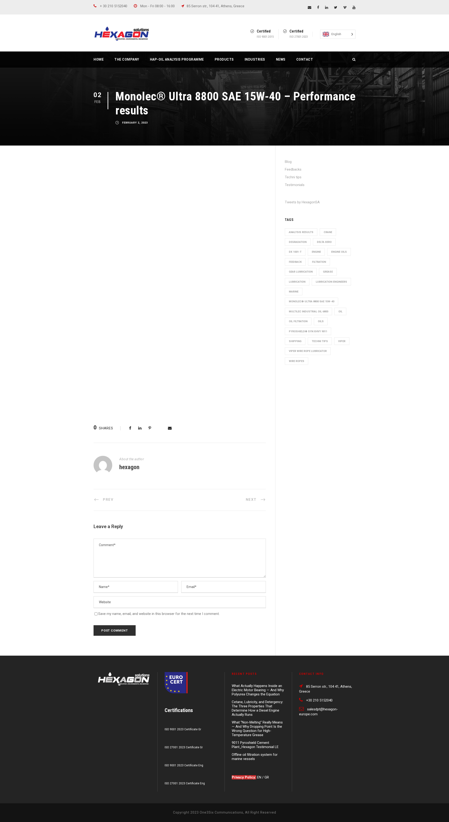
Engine (316, 251)
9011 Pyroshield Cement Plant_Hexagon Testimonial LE (255, 745)
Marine (293, 291)
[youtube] (353, 7)
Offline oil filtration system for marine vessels (255, 757)
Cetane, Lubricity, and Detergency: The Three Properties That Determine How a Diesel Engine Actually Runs (257, 708)
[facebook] (318, 7)
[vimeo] (345, 7)
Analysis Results (301, 232)
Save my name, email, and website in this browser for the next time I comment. (159, 614)
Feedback (295, 261)
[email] (309, 7)
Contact (304, 59)
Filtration (319, 261)
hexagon (129, 467)
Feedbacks (293, 169)
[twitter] (335, 7)
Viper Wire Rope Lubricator (308, 351)
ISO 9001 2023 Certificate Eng (184, 765)
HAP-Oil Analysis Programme (177, 59)
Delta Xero (324, 242)
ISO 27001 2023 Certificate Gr (184, 747)
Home (99, 59)
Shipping (295, 341)
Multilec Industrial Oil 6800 (308, 311)
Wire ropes (296, 361)
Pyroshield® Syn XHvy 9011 (308, 331)
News (281, 59)
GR (266, 777)
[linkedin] (326, 7)
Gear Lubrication (301, 271)
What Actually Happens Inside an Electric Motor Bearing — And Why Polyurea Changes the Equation (258, 690)
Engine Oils (339, 251)
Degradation (298, 242)
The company (126, 59)
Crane (328, 232)
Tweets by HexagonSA (302, 202)
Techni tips (293, 177)
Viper (341, 341)
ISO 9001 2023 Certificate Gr (183, 729)
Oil (340, 311)
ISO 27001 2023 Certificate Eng (185, 783)
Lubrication (297, 281)
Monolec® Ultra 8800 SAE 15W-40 (311, 301)
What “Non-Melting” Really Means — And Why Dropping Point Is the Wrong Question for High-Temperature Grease (257, 728)
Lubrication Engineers (331, 281)
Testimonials (294, 185)
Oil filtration (298, 321)
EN (259, 777)
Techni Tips (320, 341)
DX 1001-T (295, 251)
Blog (288, 162)
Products (224, 59)
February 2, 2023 (135, 122)
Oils (321, 321)
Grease (328, 271)
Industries (255, 59)
